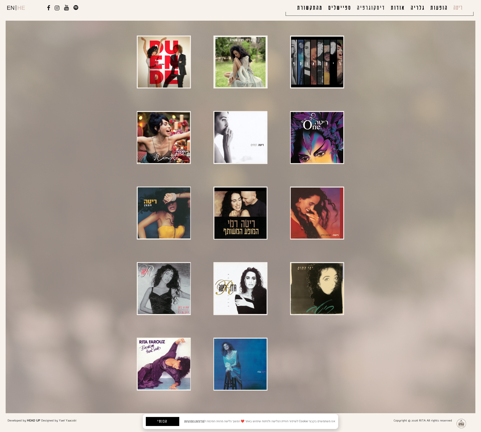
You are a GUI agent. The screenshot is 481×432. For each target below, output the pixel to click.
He (21, 8)
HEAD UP (33, 420)
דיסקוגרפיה (371, 8)
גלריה (418, 8)
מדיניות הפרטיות (194, 421)
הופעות (439, 8)
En (11, 8)
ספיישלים (339, 8)
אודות (398, 8)
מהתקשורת (310, 8)
